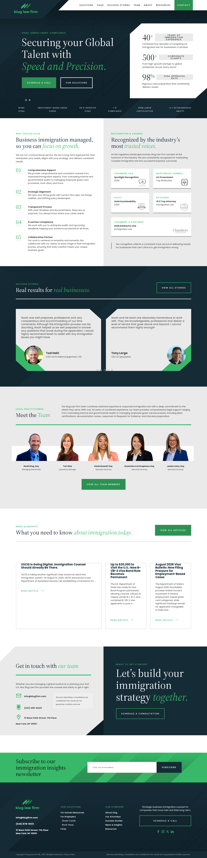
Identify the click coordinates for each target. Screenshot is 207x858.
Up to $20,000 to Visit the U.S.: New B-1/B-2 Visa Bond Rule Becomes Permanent (126, 570)
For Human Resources (72, 813)
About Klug (111, 813)
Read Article (29, 590)
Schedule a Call (39, 82)
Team (137, 5)
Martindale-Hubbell (169, 173)
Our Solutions (76, 82)
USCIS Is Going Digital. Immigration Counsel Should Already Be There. (53, 566)
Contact (183, 5)
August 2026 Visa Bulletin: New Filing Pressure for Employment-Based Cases (170, 570)
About (148, 5)
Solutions (86, 5)
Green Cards (69, 821)
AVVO (117, 197)
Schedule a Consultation (140, 713)
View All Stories (174, 287)
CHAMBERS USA (123, 173)
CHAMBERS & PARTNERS (129, 222)
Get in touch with (47, 666)
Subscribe (169, 767)
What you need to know (74, 532)
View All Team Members (103, 484)
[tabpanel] (58, 340)
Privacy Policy (69, 854)
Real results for (53, 290)
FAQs (100, 5)
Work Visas (68, 825)
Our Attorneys (113, 817)
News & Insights (113, 825)
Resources (163, 5)
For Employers (68, 817)
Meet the (33, 415)
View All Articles (173, 530)
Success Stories (118, 5)
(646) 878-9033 (25, 823)
